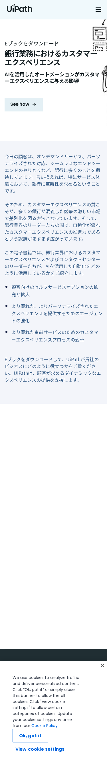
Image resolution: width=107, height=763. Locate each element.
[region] (53, 712)
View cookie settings (39, 749)
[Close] (102, 665)
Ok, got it (30, 735)
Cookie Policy (44, 725)
